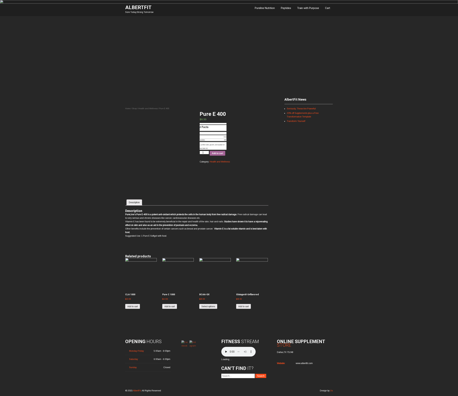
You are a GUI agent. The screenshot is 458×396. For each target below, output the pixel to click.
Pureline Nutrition (265, 8)
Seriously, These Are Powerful (301, 108)
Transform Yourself (296, 121)
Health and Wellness (148, 108)
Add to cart (217, 153)
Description (134, 202)
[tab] (134, 202)
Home (127, 108)
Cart (327, 8)
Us (331, 390)
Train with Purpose (308, 8)
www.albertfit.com (304, 363)
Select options (208, 306)
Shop (134, 108)
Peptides (286, 8)
